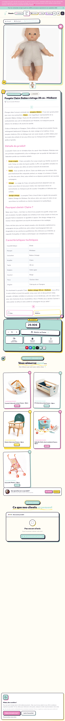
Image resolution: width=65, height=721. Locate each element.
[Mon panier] (62, 13)
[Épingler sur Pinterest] (6, 27)
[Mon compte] (58, 13)
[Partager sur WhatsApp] (33, 347)
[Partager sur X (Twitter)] (37, 347)
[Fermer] (63, 8)
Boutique (18, 21)
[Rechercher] (54, 13)
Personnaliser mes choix (9, 717)
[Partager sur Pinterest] (26, 347)
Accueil (9, 21)
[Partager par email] (40, 347)
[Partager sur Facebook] (30, 347)
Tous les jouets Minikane (13, 101)
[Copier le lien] (44, 347)
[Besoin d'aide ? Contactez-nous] (3, 358)
